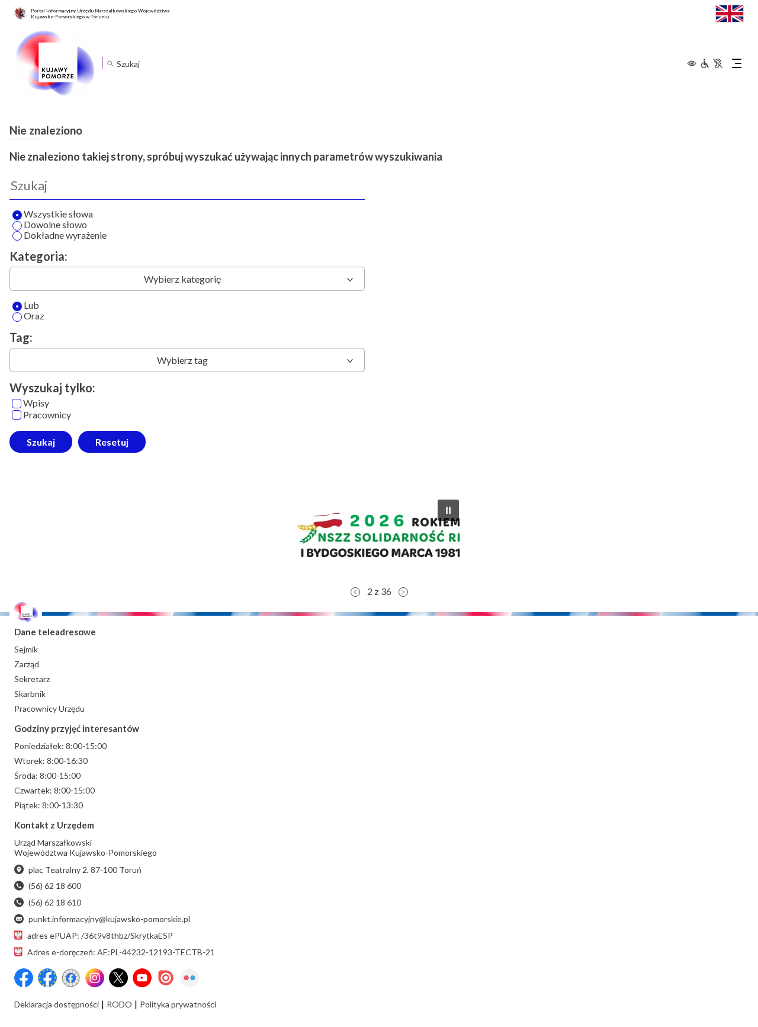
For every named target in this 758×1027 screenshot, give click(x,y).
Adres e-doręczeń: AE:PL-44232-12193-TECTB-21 (121, 952)
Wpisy (36, 403)
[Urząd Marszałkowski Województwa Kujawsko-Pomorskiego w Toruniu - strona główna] (54, 63)
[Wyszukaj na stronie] (109, 63)
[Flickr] (189, 977)
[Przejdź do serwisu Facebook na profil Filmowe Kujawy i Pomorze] (71, 977)
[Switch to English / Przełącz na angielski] (729, 12)
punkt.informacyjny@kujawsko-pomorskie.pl (109, 919)
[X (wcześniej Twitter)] (118, 977)
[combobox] (187, 279)
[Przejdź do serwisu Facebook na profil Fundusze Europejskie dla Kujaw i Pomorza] (47, 977)
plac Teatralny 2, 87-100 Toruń (85, 870)
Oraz (34, 316)
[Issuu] (165, 977)
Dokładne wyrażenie (65, 236)
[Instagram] (94, 977)
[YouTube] (142, 977)
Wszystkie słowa (58, 214)
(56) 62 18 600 (54, 886)
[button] (379, 535)
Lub (31, 305)
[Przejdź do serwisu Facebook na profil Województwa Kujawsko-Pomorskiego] (23, 977)
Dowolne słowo (55, 225)
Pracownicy (47, 415)
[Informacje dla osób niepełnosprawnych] (711, 63)
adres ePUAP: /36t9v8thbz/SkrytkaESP (100, 935)
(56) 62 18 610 (54, 902)
